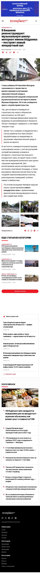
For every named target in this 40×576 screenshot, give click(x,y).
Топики (4, 538)
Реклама (4, 532)
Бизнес (4, 274)
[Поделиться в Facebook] (3, 52)
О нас (3, 530)
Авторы (4, 535)
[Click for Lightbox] (10, 207)
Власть (4, 561)
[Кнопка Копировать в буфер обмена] (17, 52)
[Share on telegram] (14, 52)
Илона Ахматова (6, 49)
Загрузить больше (20, 291)
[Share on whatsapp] (10, 52)
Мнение (4, 563)
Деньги (4, 558)
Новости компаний (8, 566)
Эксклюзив (5, 544)
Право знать (6, 547)
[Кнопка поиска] (36, 21)
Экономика (5, 549)
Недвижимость (7, 27)
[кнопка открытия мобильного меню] (3, 21)
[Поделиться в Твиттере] (6, 52)
